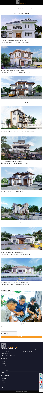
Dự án (3, 368)
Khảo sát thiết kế (5, 370)
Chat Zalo (41, 379)
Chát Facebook (41, 388)
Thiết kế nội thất (4, 365)
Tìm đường (40, 375)
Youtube (3, 382)
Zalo (3, 380)
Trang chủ (15, 13)
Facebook (4, 378)
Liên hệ (3, 372)
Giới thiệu (3, 363)
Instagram (4, 384)
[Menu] (1, 2)
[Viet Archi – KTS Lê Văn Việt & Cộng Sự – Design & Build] (21, 2)
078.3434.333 (40, 384)
